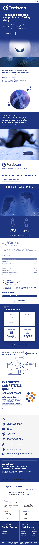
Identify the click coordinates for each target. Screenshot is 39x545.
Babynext (33, 533)
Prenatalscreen (34, 531)
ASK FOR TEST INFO (20, 301)
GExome (33, 535)
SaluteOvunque (5, 533)
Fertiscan (23, 531)
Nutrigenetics (4, 531)
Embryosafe (23, 533)
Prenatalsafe (23, 537)
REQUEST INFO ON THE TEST (12, 180)
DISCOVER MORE (10, 33)
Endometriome (24, 535)
